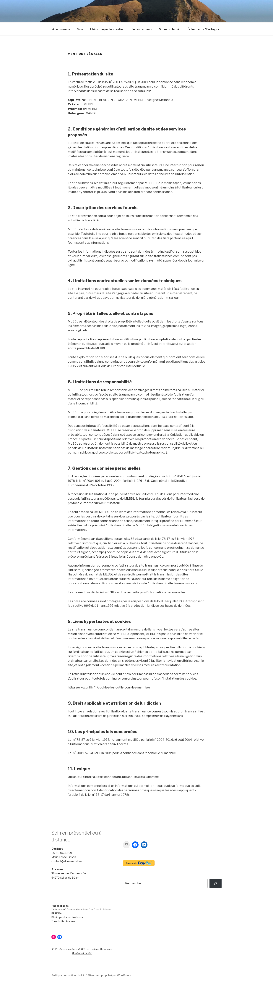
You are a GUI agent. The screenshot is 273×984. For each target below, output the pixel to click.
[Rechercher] (215, 883)
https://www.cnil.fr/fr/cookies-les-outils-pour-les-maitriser (109, 687)
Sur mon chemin (170, 29)
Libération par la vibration (107, 29)
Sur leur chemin (141, 29)
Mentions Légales (82, 952)
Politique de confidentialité (67, 975)
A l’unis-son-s (61, 29)
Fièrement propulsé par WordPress (109, 975)
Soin (80, 29)
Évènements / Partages (203, 29)
